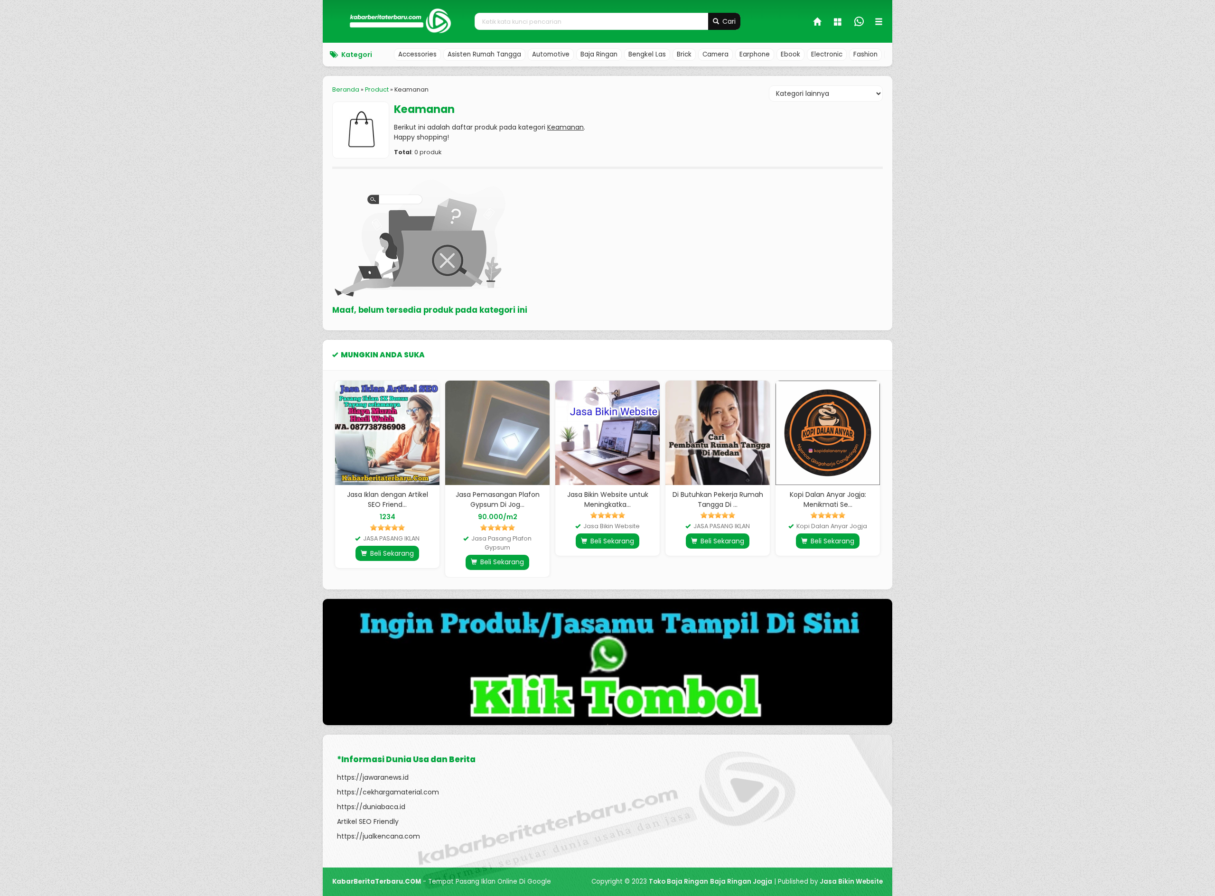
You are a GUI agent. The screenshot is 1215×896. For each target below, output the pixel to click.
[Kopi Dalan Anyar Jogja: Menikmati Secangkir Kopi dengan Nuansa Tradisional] (828, 433)
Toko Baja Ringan (678, 881)
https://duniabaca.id (371, 807)
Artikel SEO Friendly (368, 821)
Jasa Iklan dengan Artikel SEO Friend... (387, 499)
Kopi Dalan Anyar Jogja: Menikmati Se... (828, 499)
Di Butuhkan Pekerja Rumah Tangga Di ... (718, 499)
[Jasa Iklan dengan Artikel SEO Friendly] (387, 433)
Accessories (417, 54)
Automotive (551, 54)
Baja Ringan (598, 54)
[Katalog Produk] (838, 23)
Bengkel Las (647, 54)
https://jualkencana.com (378, 836)
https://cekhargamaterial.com (388, 792)
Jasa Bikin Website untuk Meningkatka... (607, 499)
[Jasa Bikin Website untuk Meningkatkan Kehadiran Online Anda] (607, 433)
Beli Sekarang (391, 553)
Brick (684, 54)
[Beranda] (817, 23)
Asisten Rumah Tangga (484, 54)
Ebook (790, 54)
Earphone (754, 54)
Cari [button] (728, 21)
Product (377, 89)
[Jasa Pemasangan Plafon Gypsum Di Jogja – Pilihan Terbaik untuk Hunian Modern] (497, 433)
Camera (715, 54)
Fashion (865, 54)
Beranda (345, 89)
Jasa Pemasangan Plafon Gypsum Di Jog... (498, 499)
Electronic (826, 54)
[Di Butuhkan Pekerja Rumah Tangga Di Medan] (717, 433)
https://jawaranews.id (373, 777)
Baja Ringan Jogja (741, 881)
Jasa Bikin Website (851, 881)
